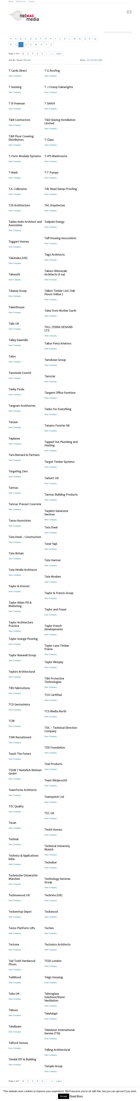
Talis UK (14, 323)
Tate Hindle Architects (23, 570)
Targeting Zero (18, 471)
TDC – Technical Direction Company (60, 729)
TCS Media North (55, 711)
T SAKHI (49, 103)
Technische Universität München (23, 877)
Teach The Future (20, 754)
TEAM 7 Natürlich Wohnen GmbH (25, 771)
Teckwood (51, 911)
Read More (76, 1096)
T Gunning (15, 87)
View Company (15, 76)
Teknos (13, 1010)
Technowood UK (19, 895)
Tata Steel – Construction (25, 537)
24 (92, 60)
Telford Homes (18, 1043)
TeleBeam (15, 1026)
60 (96, 60)
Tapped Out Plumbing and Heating (61, 443)
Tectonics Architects (57, 944)
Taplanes (14, 438)
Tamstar (49, 376)
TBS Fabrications (19, 688)
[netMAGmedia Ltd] (28, 19)
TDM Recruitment (20, 737)
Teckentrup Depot (20, 911)
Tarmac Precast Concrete (25, 504)
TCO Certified (53, 695)
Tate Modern (52, 576)
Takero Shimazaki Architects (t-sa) (55, 272)
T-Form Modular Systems (25, 156)
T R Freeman (17, 103)
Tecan (12, 823)
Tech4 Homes (53, 829)
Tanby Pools (16, 389)
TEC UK (49, 813)
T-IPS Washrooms (55, 156)
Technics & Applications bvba (24, 857)
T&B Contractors (19, 120)
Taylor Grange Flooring (23, 639)
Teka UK (14, 994)
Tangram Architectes (22, 406)
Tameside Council (20, 373)
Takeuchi (14, 274)
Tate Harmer (52, 560)
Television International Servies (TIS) (59, 1031)
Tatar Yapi (50, 544)
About (11, 1)
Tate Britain (16, 553)
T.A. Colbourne (18, 189)
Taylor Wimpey (53, 662)
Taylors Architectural (22, 671)
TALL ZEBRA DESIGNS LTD (58, 328)
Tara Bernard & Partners (24, 455)
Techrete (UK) (53, 895)
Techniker (50, 862)
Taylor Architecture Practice (21, 624)
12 (88, 60)
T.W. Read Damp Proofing (60, 189)
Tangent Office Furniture (59, 393)
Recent (27, 60)
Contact (31, 1)
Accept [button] (63, 1096)
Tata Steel (51, 527)
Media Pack (21, 1)
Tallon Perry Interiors (57, 343)
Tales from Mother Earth (60, 310)
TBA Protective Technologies (54, 680)
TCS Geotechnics (19, 704)
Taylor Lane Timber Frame (56, 647)
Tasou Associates (20, 520)
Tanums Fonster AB (56, 425)
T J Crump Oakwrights (58, 87)
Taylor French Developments (53, 627)
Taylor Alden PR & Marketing (20, 604)
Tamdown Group (55, 360)
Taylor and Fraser (55, 609)
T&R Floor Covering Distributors (21, 138)
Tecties (49, 928)
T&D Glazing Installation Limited (59, 121)
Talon (12, 356)
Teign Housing (53, 977)
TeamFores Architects (23, 790)
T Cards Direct (18, 70)
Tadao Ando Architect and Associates (25, 223)
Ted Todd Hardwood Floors (22, 962)
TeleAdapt (51, 1013)
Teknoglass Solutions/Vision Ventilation (54, 997)
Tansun (13, 422)
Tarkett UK (51, 478)
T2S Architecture (19, 205)
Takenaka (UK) (18, 258)
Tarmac (13, 488)
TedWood (15, 977)
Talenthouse (16, 307)
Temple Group (53, 1066)
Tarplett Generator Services (56, 512)
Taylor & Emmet (19, 586)
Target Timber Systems (59, 462)
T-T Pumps (51, 172)
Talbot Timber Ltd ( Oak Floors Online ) (59, 292)
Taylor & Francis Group (58, 593)
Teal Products (53, 764)
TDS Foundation (54, 747)
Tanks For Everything (57, 409)
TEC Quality (16, 806)
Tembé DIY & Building (22, 1059)
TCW (12, 721)
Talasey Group (18, 291)
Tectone (14, 944)
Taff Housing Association (60, 238)
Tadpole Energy (54, 222)
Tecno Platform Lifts (22, 928)
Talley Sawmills (18, 340)
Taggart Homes (19, 241)
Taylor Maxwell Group (22, 655)
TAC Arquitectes (54, 205)
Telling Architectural (57, 1050)
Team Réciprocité (55, 780)
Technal (13, 839)
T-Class (49, 140)
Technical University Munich (57, 847)
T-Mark (13, 172)
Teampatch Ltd (54, 797)
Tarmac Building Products (61, 494)
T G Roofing (52, 70)
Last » (59, 53)
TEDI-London (52, 961)
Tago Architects (54, 254)
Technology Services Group (57, 880)
